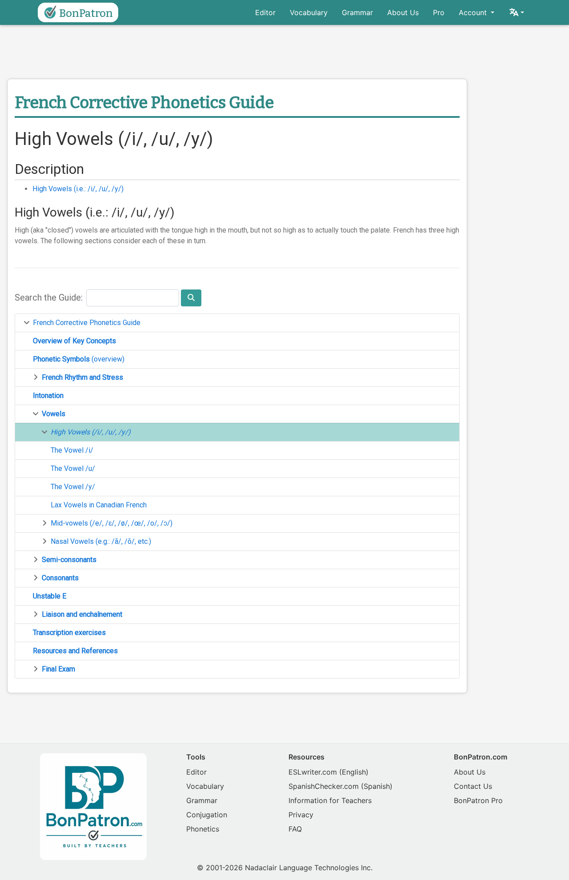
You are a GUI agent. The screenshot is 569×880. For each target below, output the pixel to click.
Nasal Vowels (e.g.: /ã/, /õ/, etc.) (101, 541)
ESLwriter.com (313, 771)
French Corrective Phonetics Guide (86, 322)
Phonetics (202, 828)
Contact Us (473, 786)
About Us (403, 12)
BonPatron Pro (478, 800)
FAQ (295, 828)
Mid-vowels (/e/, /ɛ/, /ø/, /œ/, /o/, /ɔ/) (111, 523)
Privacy (301, 814)
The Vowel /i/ (72, 450)
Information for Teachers (330, 800)
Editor (265, 12)
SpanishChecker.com (324, 786)
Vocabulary (309, 12)
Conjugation (206, 814)
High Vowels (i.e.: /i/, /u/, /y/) (78, 189)
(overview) (78, 359)
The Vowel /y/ (73, 486)
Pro (439, 12)
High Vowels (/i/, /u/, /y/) (91, 432)
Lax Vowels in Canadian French (99, 505)
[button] (516, 12)
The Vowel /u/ (73, 468)
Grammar (357, 12)
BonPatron (86, 13)
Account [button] (474, 12)
